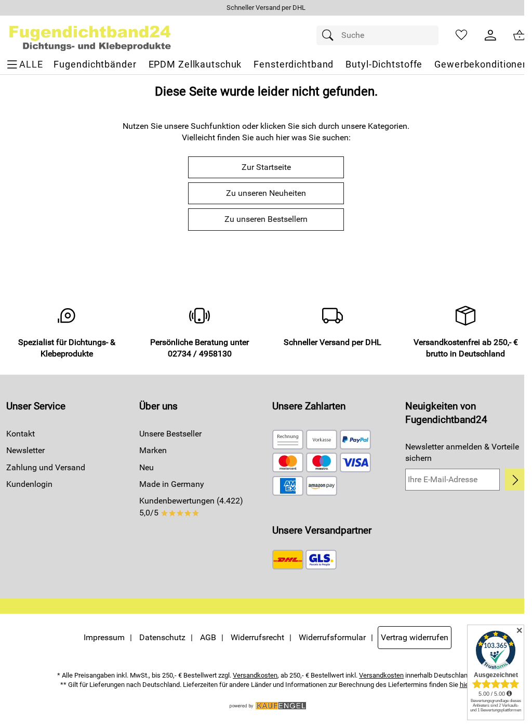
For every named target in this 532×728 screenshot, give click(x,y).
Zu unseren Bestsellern (266, 219)
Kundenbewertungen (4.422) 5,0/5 (191, 506)
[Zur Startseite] (90, 35)
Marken (153, 450)
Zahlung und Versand (45, 467)
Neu (146, 467)
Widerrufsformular (332, 637)
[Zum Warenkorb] (519, 35)
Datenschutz (162, 637)
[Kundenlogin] (490, 35)
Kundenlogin (29, 484)
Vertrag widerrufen (414, 637)
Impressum (104, 637)
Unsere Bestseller (170, 434)
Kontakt (20, 434)
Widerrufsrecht (257, 637)
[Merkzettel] (461, 35)
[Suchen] (330, 35)
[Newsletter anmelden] (515, 480)
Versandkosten (255, 675)
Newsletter (25, 450)
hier (465, 685)
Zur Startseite (266, 167)
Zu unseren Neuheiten (266, 193)
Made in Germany (171, 484)
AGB (208, 637)
